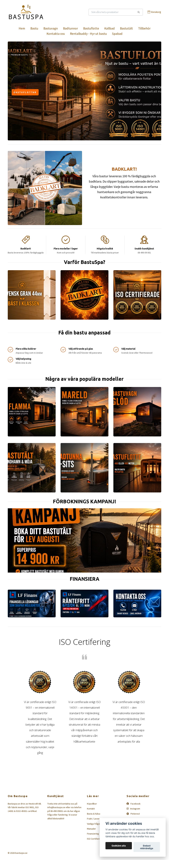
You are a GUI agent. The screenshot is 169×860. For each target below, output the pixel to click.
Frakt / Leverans (95, 818)
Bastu (34, 28)
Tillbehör (144, 28)
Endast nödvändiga (146, 847)
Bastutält (126, 28)
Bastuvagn (50, 28)
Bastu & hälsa (93, 813)
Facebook (135, 803)
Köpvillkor (92, 803)
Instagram (135, 808)
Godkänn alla (119, 845)
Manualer (91, 828)
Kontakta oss (56, 34)
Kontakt (91, 808)
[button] (84, 138)
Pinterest (135, 813)
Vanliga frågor (94, 823)
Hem (22, 28)
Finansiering (93, 833)
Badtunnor (70, 28)
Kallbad (109, 28)
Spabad (117, 34)
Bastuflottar (25, 92)
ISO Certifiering (94, 838)
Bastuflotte (91, 28)
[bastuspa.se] (46, 12)
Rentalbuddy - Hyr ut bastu (88, 34)
